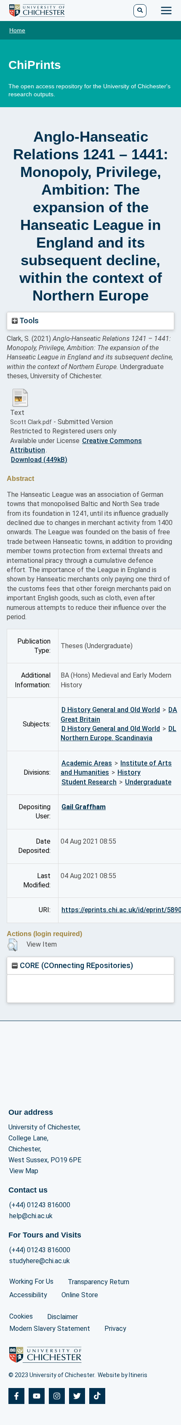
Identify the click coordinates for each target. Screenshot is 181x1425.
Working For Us (31, 1281)
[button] (12, 945)
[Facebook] (16, 1396)
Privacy (115, 1329)
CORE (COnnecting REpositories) (75, 965)
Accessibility (28, 1295)
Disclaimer (62, 1317)
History (129, 772)
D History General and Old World (110, 710)
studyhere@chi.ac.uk (39, 1261)
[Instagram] (57, 1396)
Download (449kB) (39, 460)
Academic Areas (86, 763)
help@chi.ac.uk (31, 1216)
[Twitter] (77, 1396)
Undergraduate (148, 782)
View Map (23, 1171)
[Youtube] (37, 1396)
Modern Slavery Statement (49, 1329)
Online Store (79, 1295)
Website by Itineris (122, 1375)
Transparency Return (98, 1282)
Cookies (21, 1316)
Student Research (89, 782)
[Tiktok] (97, 1396)
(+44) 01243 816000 (39, 1205)
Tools (28, 320)
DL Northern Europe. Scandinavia (118, 733)
